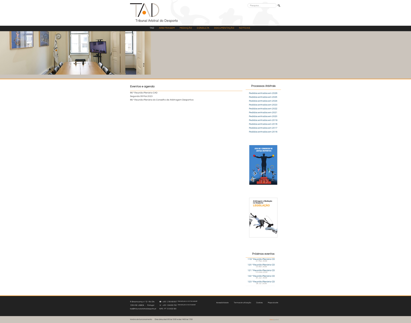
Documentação (224, 28)
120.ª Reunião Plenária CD (261, 265)
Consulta (203, 28)
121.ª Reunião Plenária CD (261, 270)
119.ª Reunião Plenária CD (261, 259)
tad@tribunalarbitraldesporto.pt (143, 309)
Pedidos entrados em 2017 (263, 128)
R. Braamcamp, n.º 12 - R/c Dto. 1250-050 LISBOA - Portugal (143, 305)
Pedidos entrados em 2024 (263, 101)
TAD (152, 28)
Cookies (259, 303)
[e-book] (263, 217)
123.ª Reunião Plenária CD (261, 282)
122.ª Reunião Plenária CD (261, 276)
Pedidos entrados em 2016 (263, 132)
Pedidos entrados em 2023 (263, 105)
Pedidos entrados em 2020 (263, 116)
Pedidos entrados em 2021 (263, 112)
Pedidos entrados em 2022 (263, 109)
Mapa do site (273, 303)
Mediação (186, 28)
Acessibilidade (222, 303)
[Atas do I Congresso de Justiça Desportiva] (263, 165)
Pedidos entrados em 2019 (263, 120)
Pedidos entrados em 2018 (263, 124)
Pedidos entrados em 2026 (263, 93)
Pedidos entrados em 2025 (263, 97)
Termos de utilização (242, 303)
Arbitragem (167, 28)
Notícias (244, 28)
